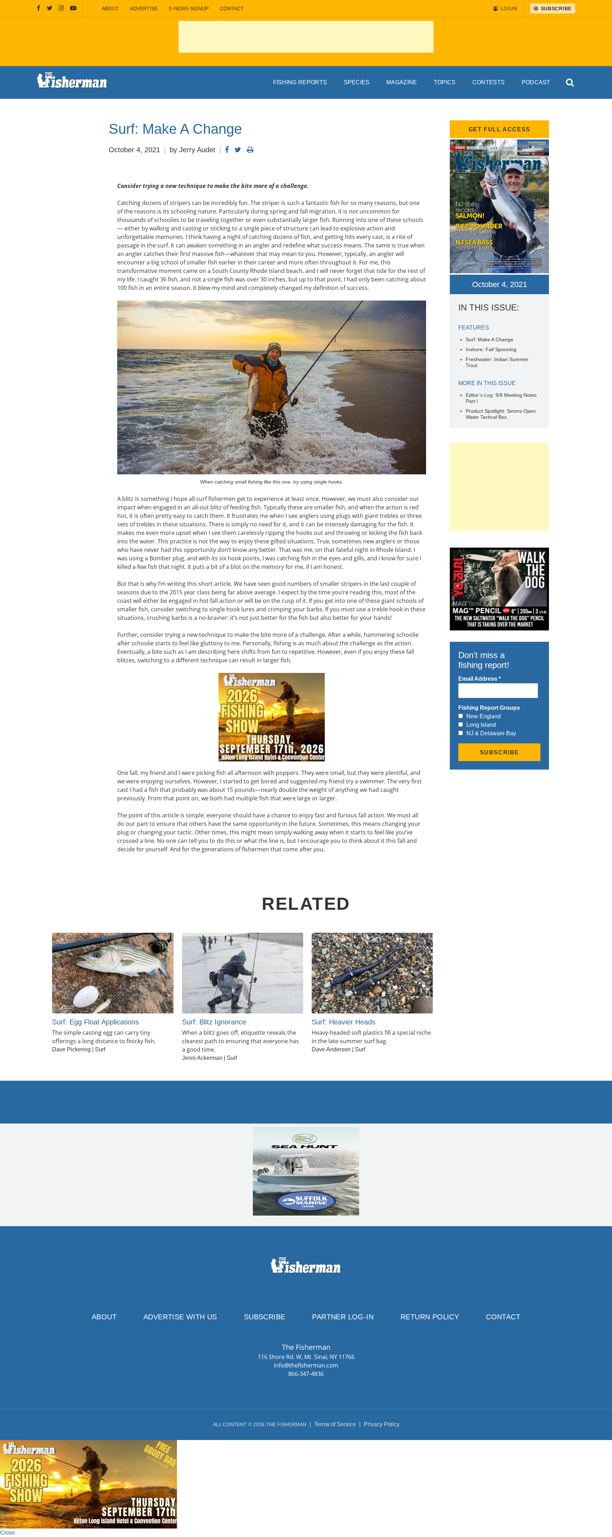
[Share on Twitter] (237, 150)
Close (7, 1533)
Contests (488, 82)
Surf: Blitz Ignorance (214, 1022)
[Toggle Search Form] (570, 83)
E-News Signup (189, 8)
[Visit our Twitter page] (49, 8)
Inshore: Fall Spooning (491, 349)
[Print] (250, 150)
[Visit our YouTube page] (73, 8)
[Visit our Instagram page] (61, 8)
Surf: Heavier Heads (343, 1022)
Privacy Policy (382, 1424)
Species (357, 82)
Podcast (536, 82)
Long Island (481, 725)
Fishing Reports (300, 82)
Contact (232, 8)
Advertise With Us (180, 1317)
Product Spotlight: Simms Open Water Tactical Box (501, 414)
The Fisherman (72, 82)
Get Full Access (500, 129)
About (110, 8)
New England (483, 716)
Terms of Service (335, 1424)
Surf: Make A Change (489, 339)
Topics (445, 82)
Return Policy (430, 1317)
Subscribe (264, 1317)
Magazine (401, 82)
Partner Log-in (343, 1317)
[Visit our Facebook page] (38, 8)
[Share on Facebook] (227, 150)
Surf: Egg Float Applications (95, 1022)
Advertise (144, 8)
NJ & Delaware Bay (491, 733)
